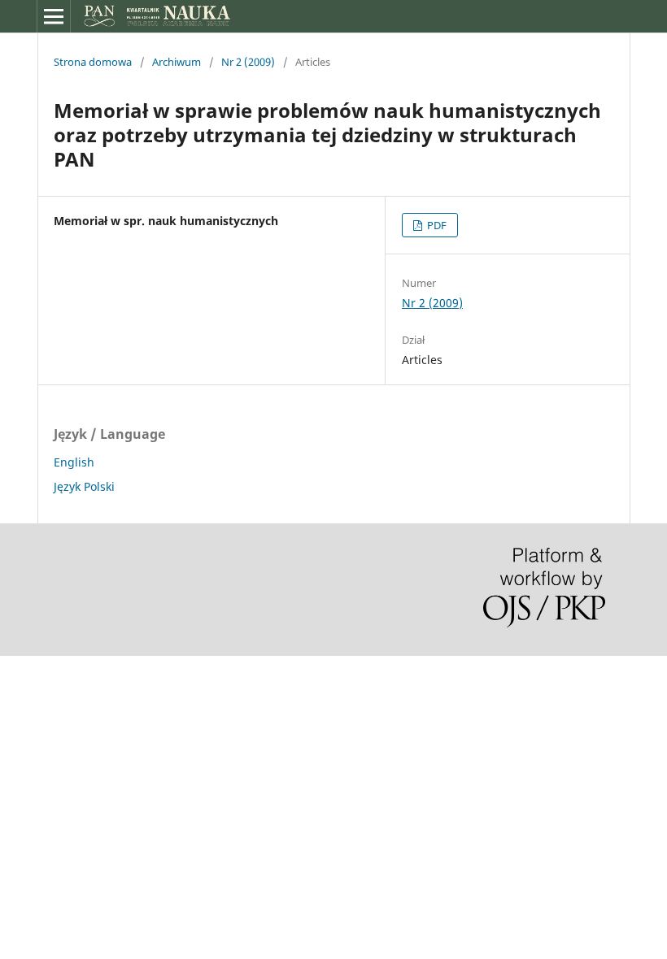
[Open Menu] (53, 16)
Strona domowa (93, 61)
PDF (436, 225)
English (74, 462)
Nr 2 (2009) (248, 61)
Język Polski (84, 486)
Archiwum (176, 61)
